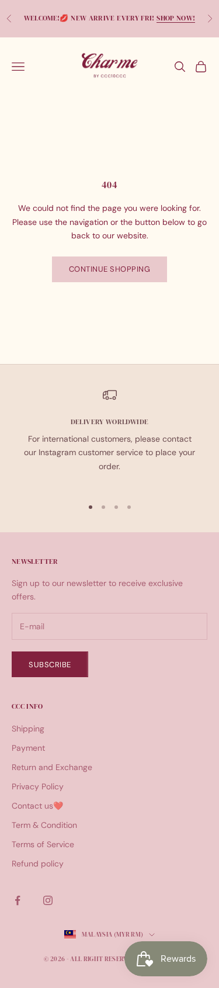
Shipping (28, 728)
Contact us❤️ (37, 805)
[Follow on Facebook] (17, 900)
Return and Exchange (52, 767)
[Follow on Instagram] (48, 900)
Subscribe (50, 665)
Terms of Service (43, 844)
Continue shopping (110, 269)
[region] (109, 437)
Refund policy (38, 863)
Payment (28, 748)
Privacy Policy (38, 786)
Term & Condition (44, 825)
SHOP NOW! (176, 18)
